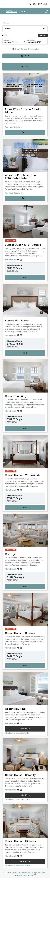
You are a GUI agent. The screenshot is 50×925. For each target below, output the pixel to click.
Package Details (13, 127)
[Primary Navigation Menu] (3, 4)
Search (25, 66)
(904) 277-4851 (40, 4)
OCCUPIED (25, 729)
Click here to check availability (17, 733)
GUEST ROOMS (11, 11)
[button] (25, 28)
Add (26, 132)
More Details (11, 259)
